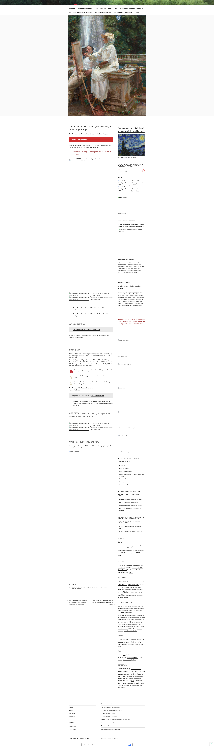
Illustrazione (72, 713)
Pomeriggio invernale (125, 482)
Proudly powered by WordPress (109, 739)
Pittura (74, 584)
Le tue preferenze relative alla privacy (114, 745)
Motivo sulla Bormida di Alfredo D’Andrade (130, 499)
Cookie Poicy (72, 729)
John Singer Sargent (97, 396)
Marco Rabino (85, 124)
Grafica (71, 710)
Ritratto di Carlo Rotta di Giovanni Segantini (130, 531)
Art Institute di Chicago (80, 587)
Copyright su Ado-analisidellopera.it (110, 729)
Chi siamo (72, 8)
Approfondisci (79, 337)
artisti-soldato (128, 292)
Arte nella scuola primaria (107, 723)
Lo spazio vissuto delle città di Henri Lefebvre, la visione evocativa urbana (131, 225)
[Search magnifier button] (143, 171)
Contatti (138, 12)
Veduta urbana (77, 588)
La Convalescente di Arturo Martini (128, 502)
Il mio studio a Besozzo (125, 471)
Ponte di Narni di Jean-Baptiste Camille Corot (86, 330)
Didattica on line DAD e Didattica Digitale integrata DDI (115, 719)
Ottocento (104, 587)
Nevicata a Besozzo (124, 479)
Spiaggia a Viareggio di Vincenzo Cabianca (130, 505)
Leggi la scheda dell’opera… (130, 272)
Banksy (142, 266)
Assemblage (72, 716)
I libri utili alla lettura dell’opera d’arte (106, 8)
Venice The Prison (74, 390)
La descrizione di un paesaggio (123, 12)
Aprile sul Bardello (124, 468)
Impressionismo (94, 587)
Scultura (71, 707)
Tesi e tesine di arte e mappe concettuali (80, 12)
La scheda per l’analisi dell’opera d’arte (131, 8)
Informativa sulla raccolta (91, 745)
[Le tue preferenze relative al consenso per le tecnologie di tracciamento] (211, 744)
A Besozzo (122, 465)
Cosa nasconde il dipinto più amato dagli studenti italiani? (131, 129)
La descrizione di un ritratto (103, 12)
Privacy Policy (72, 726)
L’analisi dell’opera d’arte (85, 8)
